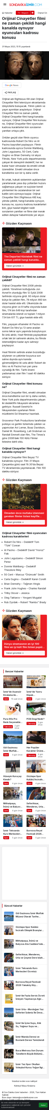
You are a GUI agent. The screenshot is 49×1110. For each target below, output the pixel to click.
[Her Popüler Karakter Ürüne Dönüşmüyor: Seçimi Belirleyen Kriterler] (36, 744)
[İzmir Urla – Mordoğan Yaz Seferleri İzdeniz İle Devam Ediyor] (24, 1012)
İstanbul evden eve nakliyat (24, 1081)
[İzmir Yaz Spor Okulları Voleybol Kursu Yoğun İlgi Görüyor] (24, 1067)
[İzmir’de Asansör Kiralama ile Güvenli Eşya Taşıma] (12, 687)
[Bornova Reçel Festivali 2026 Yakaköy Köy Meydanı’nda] (36, 826)
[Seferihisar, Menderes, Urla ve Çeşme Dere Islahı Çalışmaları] (36, 799)
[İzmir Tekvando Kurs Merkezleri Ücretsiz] (12, 826)
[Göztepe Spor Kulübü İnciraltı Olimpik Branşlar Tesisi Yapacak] (36, 772)
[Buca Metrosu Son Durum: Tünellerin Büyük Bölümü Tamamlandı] (24, 1053)
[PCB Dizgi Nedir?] (36, 715)
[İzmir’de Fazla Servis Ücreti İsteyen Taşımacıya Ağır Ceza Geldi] (24, 999)
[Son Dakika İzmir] (26, 4)
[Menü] (4, 4)
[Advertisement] (24, 873)
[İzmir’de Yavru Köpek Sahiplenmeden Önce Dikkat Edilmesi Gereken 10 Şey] (36, 687)
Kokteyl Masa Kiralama (24, 1085)
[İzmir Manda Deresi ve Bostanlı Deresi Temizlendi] (24, 1040)
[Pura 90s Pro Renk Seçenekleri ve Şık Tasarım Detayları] (12, 715)
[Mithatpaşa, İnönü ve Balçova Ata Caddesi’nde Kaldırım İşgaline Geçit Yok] (12, 799)
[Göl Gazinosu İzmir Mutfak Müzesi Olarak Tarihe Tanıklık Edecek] (12, 744)
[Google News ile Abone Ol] (11, 85)
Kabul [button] (43, 1105)
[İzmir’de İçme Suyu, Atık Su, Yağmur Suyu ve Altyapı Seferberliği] (24, 1026)
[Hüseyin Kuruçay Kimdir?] (12, 772)
